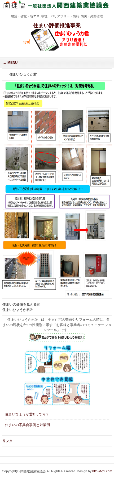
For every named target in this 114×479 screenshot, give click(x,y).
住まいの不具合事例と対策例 (27, 425)
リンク (7, 441)
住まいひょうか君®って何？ (27, 414)
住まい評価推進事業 (57, 25)
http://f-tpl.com (102, 471)
